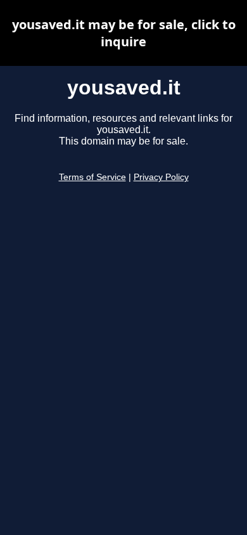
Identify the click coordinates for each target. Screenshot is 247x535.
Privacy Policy (161, 177)
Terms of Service (92, 177)
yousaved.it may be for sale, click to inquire (124, 33)
